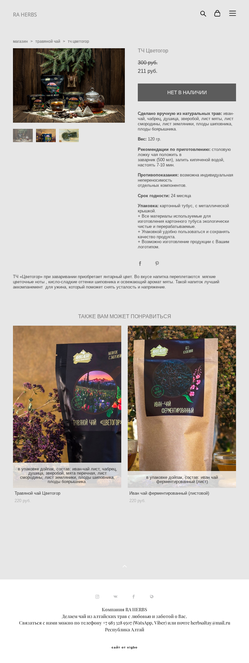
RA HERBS (25, 14)
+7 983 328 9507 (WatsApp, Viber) (135, 623)
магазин (20, 41)
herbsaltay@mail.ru (210, 623)
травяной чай (47, 41)
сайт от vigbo (124, 647)
